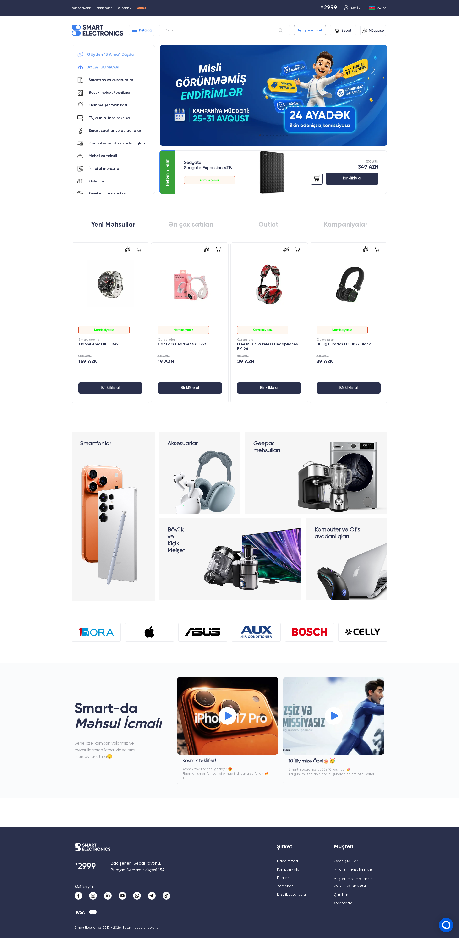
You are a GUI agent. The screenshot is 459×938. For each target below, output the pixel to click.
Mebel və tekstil (103, 156)
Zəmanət (285, 886)
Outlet (141, 8)
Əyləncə (96, 181)
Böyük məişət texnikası (109, 93)
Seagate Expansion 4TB (208, 168)
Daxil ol (356, 7)
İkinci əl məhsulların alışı (353, 869)
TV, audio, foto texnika (109, 118)
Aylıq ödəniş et (310, 30)
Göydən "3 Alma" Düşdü (110, 55)
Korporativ (124, 8)
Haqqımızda (287, 861)
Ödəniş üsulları (346, 861)
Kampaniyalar (81, 8)
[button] (260, 135)
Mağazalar (104, 8)
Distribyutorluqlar (292, 894)
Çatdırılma (343, 895)
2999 (328, 8)
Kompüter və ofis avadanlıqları (117, 143)
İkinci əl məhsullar (105, 169)
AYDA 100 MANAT (104, 67)
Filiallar (283, 878)
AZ (379, 7)
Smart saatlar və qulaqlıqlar (115, 131)
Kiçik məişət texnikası (108, 105)
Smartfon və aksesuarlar (111, 80)
